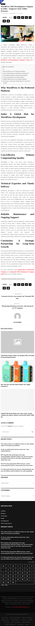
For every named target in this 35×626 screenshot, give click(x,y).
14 (3, 576)
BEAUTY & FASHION (27, 617)
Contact (27, 624)
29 (8, 582)
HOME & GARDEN (26, 622)
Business (3, 513)
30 (13, 582)
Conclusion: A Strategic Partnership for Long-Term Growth (16, 82)
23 (13, 579)
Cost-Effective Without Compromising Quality (15, 75)
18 (22, 576)
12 (27, 572)
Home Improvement (6, 523)
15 (8, 576)
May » (6, 585)
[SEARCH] (32, 432)
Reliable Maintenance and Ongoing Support (15, 79)
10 (18, 572)
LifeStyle (3, 511)
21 (3, 579)
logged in (10, 426)
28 (3, 582)
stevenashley (5, 13)
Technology (4, 516)
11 (22, 572)
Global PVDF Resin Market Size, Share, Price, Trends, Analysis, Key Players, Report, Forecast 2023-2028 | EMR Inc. (17, 415)
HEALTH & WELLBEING (15, 617)
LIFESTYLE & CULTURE (26, 620)
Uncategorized (5, 520)
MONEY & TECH (5, 620)
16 (13, 576)
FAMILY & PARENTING (10, 624)
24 (18, 579)
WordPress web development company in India (15, 60)
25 (22, 579)
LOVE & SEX (6, 622)
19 (27, 576)
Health (2, 518)
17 (18, 576)
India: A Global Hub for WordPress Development (16, 73)
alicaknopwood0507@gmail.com (20, 607)
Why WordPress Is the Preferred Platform (14, 71)
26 (27, 579)
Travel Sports (20, 624)
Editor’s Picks (5, 617)
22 (8, 579)
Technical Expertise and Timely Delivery (13, 77)
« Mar (2, 585)
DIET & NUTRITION (15, 622)
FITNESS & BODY (15, 620)
